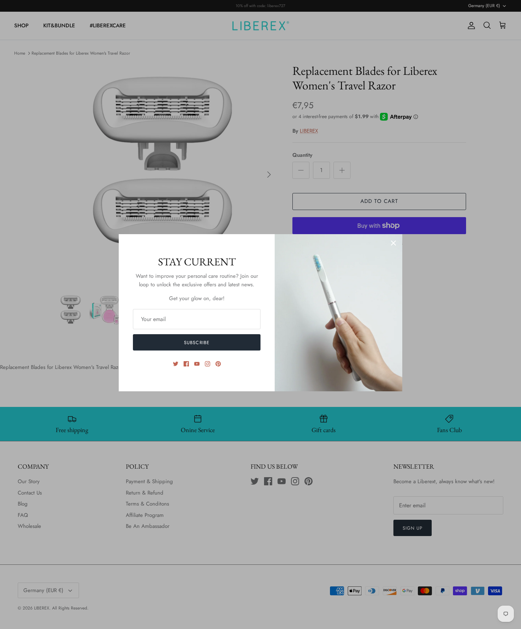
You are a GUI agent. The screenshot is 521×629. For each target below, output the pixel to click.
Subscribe (196, 342)
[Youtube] (197, 363)
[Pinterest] (218, 363)
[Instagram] (207, 363)
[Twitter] (175, 363)
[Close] (393, 243)
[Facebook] (186, 363)
